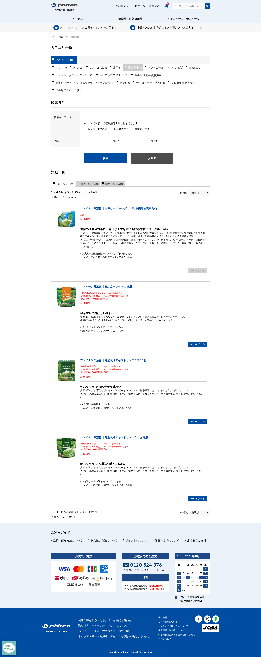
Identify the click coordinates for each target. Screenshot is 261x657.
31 (183, 589)
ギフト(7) (61, 67)
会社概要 (162, 617)
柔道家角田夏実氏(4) (183, 82)
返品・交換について (167, 540)
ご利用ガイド (124, 5)
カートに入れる (197, 344)
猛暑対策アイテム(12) (69, 90)
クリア (152, 158)
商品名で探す (121, 129)
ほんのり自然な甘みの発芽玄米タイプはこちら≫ (107, 256)
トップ (54, 36)
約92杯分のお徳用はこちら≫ (97, 404)
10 (183, 577)
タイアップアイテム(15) (114, 75)
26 (192, 585)
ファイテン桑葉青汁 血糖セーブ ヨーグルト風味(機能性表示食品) (119, 208)
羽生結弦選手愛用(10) (148, 75)
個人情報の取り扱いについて (172, 630)
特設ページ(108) (65, 59)
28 (201, 585)
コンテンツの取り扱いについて (173, 626)
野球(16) (125, 82)
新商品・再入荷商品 (130, 18)
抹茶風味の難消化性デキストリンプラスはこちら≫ (108, 253)
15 (205, 577)
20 (196, 581)
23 (179, 585)
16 (179, 581)
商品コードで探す (97, 129)
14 (201, 577)
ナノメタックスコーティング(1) (74, 75)
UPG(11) (78, 67)
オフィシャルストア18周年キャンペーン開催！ (88, 27)
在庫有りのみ (142, 129)
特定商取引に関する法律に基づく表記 (176, 634)
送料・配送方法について (68, 540)
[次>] (207, 555)
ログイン (140, 5)
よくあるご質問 (196, 540)
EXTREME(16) (98, 67)
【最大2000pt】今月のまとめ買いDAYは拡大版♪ (166, 27)
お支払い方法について (104, 540)
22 (205, 581)
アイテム (77, 18)
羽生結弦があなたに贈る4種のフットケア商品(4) (85, 82)
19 (192, 581)
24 (183, 585)
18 (187, 581)
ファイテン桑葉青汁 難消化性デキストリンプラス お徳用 (114, 437)
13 (196, 577)
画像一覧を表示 (89, 183)
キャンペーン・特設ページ (184, 18)
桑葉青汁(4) (135, 67)
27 (196, 585)
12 (192, 577)
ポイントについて (136, 540)
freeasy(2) (195, 67)
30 (179, 589)
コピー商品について (168, 621)
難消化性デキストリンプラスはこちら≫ (102, 330)
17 (183, 581)
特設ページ (64, 36)
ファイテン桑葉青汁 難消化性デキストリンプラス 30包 (113, 360)
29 (205, 585)
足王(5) (117, 67)
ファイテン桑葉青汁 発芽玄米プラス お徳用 (106, 286)
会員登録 (154, 5)
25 (187, 585)
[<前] (177, 555)
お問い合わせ (164, 638)
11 (187, 577)
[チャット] (9, 648)
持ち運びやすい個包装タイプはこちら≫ (102, 327)
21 (201, 581)
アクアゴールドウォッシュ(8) (165, 67)
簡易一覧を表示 (114, 183)
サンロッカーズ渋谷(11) (150, 82)
